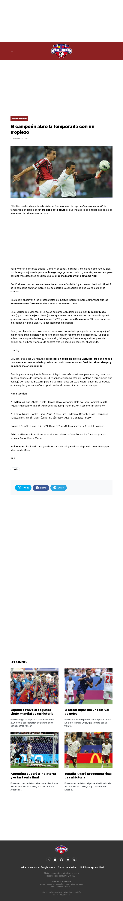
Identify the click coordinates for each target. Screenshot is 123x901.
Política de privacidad (92, 867)
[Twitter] (48, 860)
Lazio (15, 469)
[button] (12, 51)
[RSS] (74, 860)
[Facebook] (55, 860)
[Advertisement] (61, 21)
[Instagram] (61, 860)
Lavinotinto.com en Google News (37, 867)
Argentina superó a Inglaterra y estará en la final (33, 775)
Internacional (19, 118)
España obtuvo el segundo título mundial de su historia (32, 711)
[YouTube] (68, 860)
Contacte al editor (67, 867)
